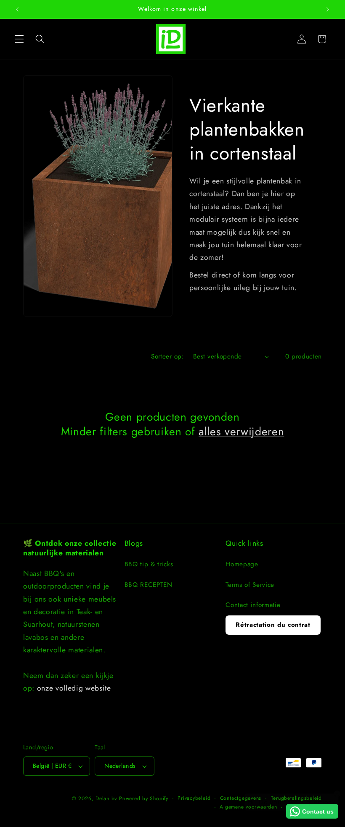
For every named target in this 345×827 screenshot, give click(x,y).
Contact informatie (253, 605)
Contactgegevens (241, 798)
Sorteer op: (167, 356)
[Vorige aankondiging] (17, 9)
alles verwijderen (241, 431)
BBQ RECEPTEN (148, 584)
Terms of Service (250, 584)
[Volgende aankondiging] (327, 9)
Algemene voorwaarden (248, 807)
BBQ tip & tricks (149, 564)
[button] (19, 39)
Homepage (242, 564)
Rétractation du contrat (273, 624)
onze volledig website (74, 688)
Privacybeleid (194, 798)
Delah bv (106, 798)
